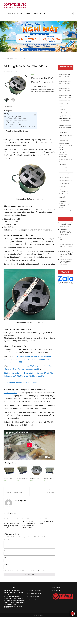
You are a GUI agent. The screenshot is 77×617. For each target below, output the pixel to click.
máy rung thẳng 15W (43, 366)
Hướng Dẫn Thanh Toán (35, 593)
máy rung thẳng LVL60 (30, 369)
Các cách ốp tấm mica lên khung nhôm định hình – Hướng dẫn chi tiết (11, 525)
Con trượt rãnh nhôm (64, 123)
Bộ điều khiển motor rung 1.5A (16, 373)
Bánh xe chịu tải (63, 171)
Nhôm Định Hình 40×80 (65, 97)
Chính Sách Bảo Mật (34, 596)
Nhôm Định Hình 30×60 (65, 90)
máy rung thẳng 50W (25, 366)
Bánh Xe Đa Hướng (63, 167)
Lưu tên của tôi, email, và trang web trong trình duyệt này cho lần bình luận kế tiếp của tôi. (28, 570)
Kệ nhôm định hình (63, 103)
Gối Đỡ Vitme (62, 207)
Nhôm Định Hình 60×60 (65, 93)
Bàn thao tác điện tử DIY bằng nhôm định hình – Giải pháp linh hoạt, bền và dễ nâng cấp (66, 262)
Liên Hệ (35, 13)
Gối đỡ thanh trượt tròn (65, 193)
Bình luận (6, 539)
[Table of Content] (34, 114)
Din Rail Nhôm (50, 492)
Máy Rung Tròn (63, 154)
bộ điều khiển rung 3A (37, 373)
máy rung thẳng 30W (12, 369)
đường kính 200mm (22, 356)
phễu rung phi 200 (18, 359)
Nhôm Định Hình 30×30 (64, 88)
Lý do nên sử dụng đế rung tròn (15, 123)
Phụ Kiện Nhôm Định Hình (65, 116)
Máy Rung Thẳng (63, 152)
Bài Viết (28, 13)
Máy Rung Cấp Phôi (64, 143)
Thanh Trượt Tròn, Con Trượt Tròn (65, 196)
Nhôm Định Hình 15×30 (64, 74)
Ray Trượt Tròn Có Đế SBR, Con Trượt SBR (65, 200)
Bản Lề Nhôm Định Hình (65, 118)
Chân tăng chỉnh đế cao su (65, 174)
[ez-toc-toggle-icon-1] (34, 114)
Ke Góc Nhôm (62, 130)
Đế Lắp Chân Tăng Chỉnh (65, 127)
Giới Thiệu (43, 13)
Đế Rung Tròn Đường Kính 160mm (45, 91)
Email (5, 557)
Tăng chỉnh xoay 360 (64, 177)
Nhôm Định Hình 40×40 (65, 95)
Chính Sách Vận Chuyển (35, 590)
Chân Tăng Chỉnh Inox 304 (65, 180)
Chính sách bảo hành (34, 599)
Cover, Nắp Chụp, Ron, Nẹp (65, 125)
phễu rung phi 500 (15, 362)
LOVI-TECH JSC (15, 4)
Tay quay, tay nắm (63, 132)
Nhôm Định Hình (63, 72)
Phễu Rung (61, 149)
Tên (5, 551)
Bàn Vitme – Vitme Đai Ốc (65, 211)
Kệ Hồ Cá (61, 106)
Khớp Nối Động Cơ (63, 191)
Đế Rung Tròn (62, 156)
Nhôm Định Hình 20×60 (65, 81)
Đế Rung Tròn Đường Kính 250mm (13, 492)
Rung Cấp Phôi (47, 89)
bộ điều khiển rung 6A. (35, 376)
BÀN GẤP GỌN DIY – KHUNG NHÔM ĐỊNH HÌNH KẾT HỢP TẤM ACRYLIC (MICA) (65, 232)
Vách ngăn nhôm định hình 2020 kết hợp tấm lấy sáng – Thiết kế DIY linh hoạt (66, 245)
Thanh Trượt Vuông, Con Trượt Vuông (65, 204)
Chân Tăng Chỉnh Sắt (64, 183)
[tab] (8, 106)
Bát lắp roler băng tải (64, 120)
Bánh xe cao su (62, 164)
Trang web (6, 564)
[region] (38, 36)
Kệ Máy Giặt (62, 109)
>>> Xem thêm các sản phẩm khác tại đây (20, 383)
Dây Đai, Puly (62, 189)
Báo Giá (19, 13)
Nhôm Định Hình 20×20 (64, 76)
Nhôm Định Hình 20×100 (65, 86)
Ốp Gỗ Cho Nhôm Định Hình (66, 238)
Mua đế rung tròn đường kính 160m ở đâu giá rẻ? (21, 127)
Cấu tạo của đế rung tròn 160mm (16, 119)
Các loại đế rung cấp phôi (13, 125)
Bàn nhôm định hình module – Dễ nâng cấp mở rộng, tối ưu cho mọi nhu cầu (66, 254)
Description (8, 106)
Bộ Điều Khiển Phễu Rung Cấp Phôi (65, 146)
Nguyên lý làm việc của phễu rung (16, 121)
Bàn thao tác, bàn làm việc (65, 112)
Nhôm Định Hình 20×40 (65, 79)
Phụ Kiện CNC (62, 186)
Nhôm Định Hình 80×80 (65, 100)
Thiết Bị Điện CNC (63, 140)
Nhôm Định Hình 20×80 (65, 83)
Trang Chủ (11, 13)
